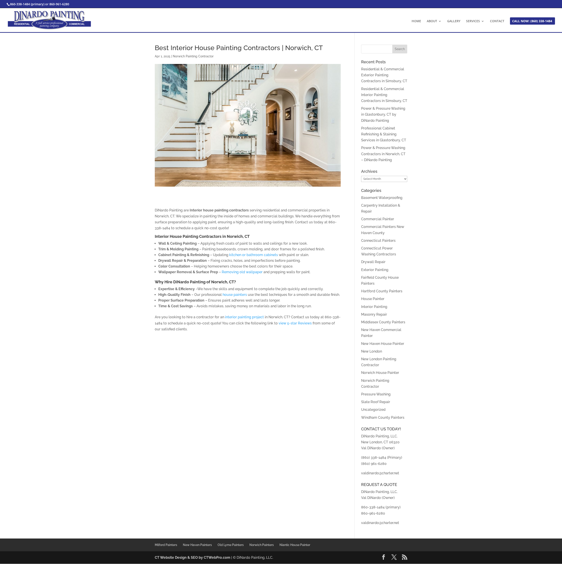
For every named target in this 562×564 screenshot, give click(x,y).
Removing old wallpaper (242, 272)
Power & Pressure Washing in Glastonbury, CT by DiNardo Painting (383, 114)
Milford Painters (166, 545)
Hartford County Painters (381, 291)
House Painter (372, 299)
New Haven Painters (197, 545)
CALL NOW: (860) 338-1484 (532, 21)
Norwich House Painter (380, 373)
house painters (235, 295)
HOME (416, 21)
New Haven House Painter (382, 344)
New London (371, 351)
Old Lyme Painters (231, 545)
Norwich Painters (261, 545)
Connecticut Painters (378, 240)
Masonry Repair (374, 314)
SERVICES (473, 21)
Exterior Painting (374, 270)
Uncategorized (373, 410)
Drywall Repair (373, 262)
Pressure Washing (376, 394)
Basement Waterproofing (381, 198)
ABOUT (432, 21)
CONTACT (497, 21)
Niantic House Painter (294, 545)
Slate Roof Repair (375, 402)
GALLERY (453, 21)
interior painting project (244, 317)
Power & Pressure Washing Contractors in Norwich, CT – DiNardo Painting (383, 154)
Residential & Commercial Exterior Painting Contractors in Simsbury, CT (384, 75)
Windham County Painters (382, 417)
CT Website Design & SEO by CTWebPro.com (193, 557)
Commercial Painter (377, 219)
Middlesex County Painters (383, 322)
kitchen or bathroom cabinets (253, 255)
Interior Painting (374, 307)
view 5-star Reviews (295, 323)
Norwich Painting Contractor (193, 56)
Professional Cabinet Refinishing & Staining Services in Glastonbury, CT (383, 134)
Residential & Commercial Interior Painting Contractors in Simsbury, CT (384, 95)
